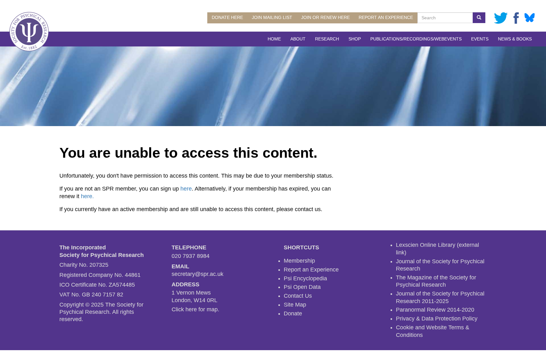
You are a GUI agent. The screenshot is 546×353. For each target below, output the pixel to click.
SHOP (355, 38)
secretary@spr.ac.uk (197, 274)
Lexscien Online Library (425, 245)
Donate (293, 313)
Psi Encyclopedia (305, 278)
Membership (299, 261)
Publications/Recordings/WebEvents (416, 38)
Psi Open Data (302, 287)
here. (87, 196)
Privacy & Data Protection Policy (436, 318)
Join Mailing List (272, 17)
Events (479, 38)
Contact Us (298, 296)
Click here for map (195, 309)
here (186, 189)
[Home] (29, 31)
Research (327, 38)
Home (274, 38)
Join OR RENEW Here (325, 17)
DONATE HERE (227, 17)
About (298, 38)
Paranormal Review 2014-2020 (435, 310)
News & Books (515, 38)
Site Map (295, 304)
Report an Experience (386, 17)
